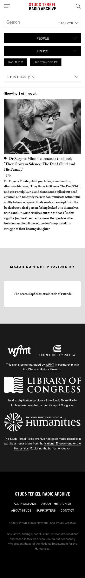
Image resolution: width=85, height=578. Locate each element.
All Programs (25, 503)
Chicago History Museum (44, 369)
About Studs (21, 510)
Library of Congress (60, 405)
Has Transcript (46, 62)
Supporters (46, 510)
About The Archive (56, 503)
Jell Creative (68, 522)
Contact (67, 510)
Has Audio (15, 62)
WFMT (50, 364)
